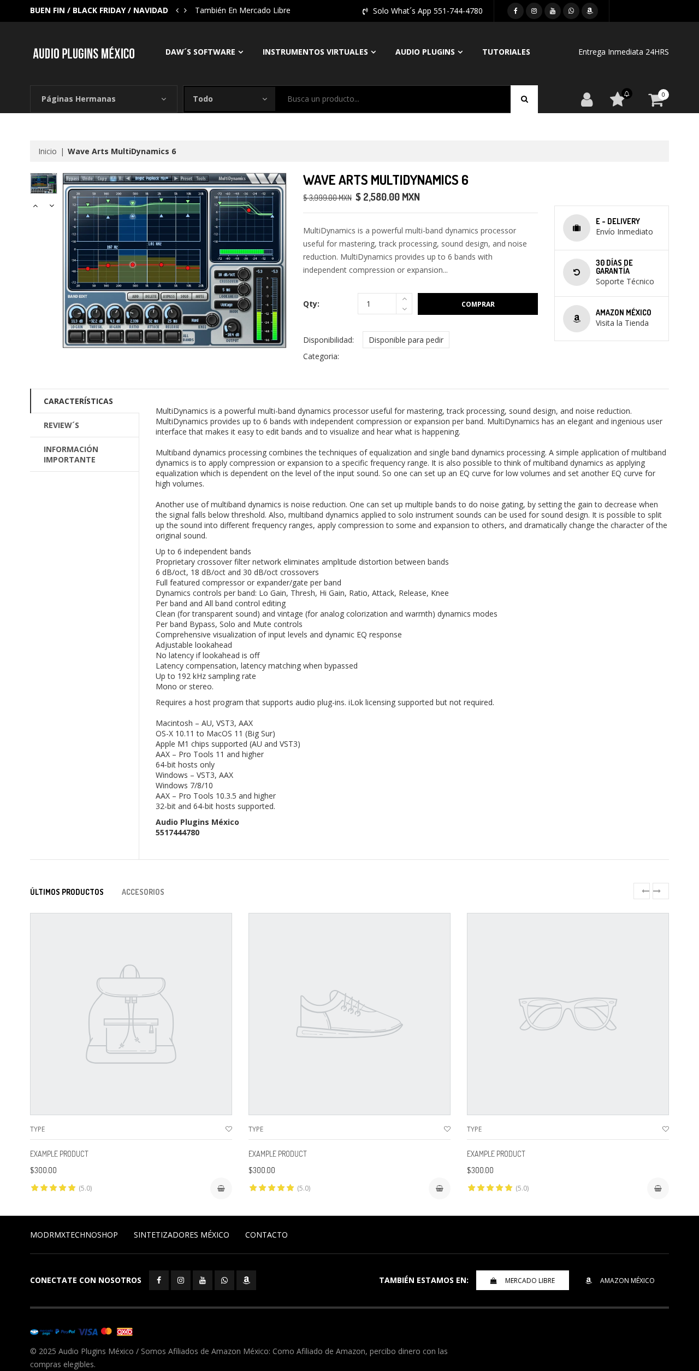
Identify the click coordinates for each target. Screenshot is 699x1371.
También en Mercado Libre (202, 10)
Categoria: (321, 356)
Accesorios (143, 892)
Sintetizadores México (181, 1234)
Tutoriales (506, 51)
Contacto (266, 1234)
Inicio (47, 151)
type (37, 1129)
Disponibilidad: (328, 340)
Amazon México (627, 1280)
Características (78, 401)
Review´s (61, 425)
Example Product (59, 1153)
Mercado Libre (530, 1280)
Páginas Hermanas (79, 98)
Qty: (311, 303)
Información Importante (71, 454)
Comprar (478, 304)
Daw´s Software (200, 51)
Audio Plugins (425, 51)
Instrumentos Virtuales (315, 51)
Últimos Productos (67, 892)
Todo (203, 98)
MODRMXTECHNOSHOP (74, 1234)
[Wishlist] (229, 1129)
